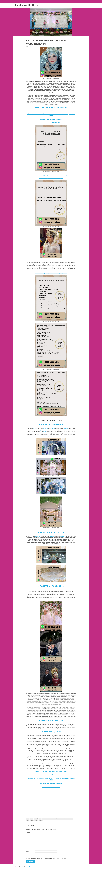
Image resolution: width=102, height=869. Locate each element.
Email (27, 851)
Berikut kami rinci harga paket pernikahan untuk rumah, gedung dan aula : (51, 273)
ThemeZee (29, 866)
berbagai (66, 428)
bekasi (28, 818)
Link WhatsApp (46, 123)
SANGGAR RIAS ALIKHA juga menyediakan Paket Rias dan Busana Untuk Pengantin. (51, 175)
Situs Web (28, 855)
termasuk (62, 536)
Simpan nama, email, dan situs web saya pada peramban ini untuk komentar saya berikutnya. (47, 858)
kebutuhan (36, 432)
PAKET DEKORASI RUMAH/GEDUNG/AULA (51, 721)
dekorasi (53, 428)
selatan (31, 820)
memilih (45, 431)
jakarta (43, 818)
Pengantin (35, 428)
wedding (40, 820)
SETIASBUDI (36, 820)
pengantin (63, 818)
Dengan (40, 429)
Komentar (28, 832)
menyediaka (45, 428)
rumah (28, 820)
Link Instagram (44, 119)
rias (72, 818)
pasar (59, 818)
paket (56, 818)
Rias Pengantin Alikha (26, 5)
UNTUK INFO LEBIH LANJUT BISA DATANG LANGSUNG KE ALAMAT (51, 107)
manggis (47, 818)
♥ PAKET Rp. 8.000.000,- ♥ (51, 424)
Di (37, 818)
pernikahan (68, 818)
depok (35, 818)
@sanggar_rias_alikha (56, 119)
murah (53, 818)
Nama (28, 848)
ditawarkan (37, 536)
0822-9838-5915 (55, 123)
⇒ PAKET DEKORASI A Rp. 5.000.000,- (51, 732)
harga (40, 818)
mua (50, 818)
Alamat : (51, 110)
